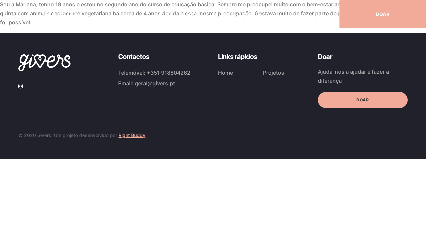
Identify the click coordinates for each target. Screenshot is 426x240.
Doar (362, 99)
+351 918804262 (168, 72)
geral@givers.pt (155, 83)
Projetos (273, 72)
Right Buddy (131, 135)
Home (225, 72)
